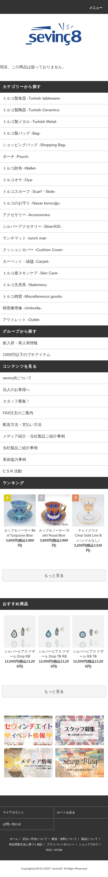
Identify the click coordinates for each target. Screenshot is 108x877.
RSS (49, 849)
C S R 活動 (12, 471)
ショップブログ (88, 844)
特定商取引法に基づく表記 (25, 844)
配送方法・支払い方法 (22, 424)
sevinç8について (17, 378)
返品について (89, 838)
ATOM (58, 849)
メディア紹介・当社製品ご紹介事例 (34, 436)
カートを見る (66, 812)
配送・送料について (64, 838)
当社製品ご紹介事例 (20, 448)
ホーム (14, 838)
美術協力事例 (14, 459)
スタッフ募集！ (16, 401)
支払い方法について (34, 838)
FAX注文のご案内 (18, 413)
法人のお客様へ (16, 389)
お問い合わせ (12, 824)
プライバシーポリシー (60, 844)
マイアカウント (13, 812)
